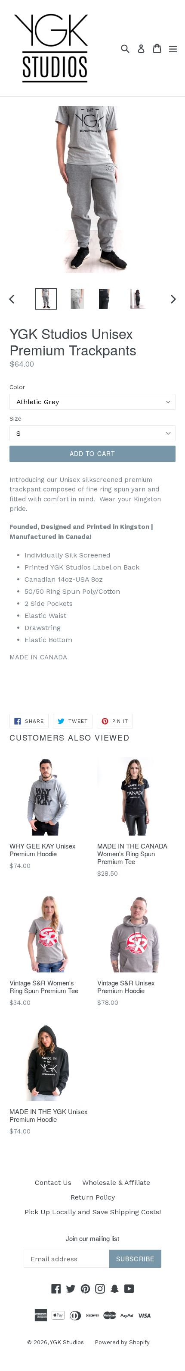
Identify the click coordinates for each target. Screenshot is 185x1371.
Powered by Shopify (122, 1342)
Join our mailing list (92, 1238)
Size (15, 418)
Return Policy (93, 1197)
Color (17, 386)
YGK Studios (67, 1342)
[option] (46, 299)
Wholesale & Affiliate (116, 1182)
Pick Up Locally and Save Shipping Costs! (93, 1212)
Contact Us (53, 1182)
